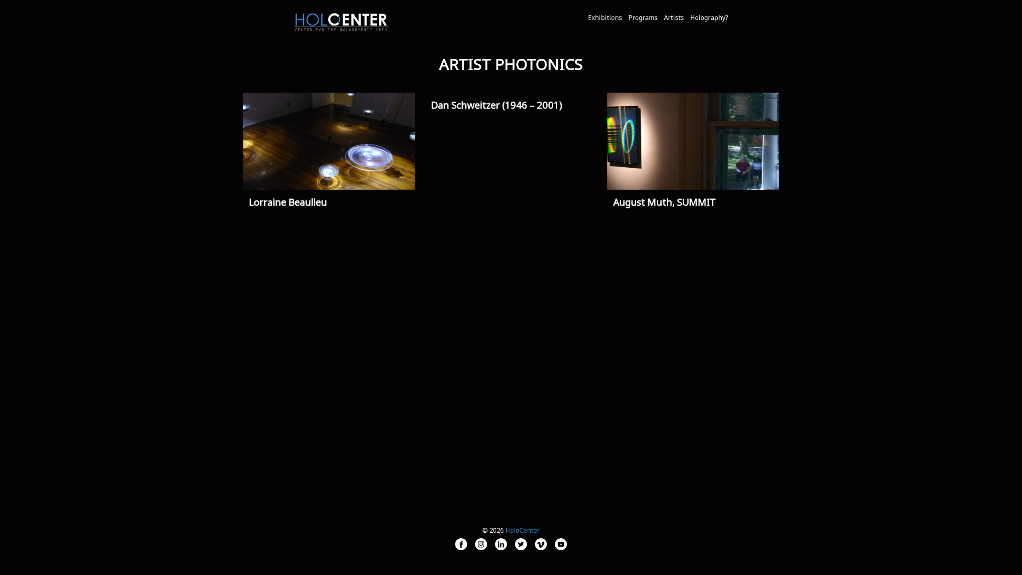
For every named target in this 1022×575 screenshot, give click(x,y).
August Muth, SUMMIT (664, 201)
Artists (674, 17)
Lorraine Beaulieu (288, 201)
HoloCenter (522, 530)
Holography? (709, 17)
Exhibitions (605, 17)
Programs (643, 17)
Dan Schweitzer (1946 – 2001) (496, 104)
